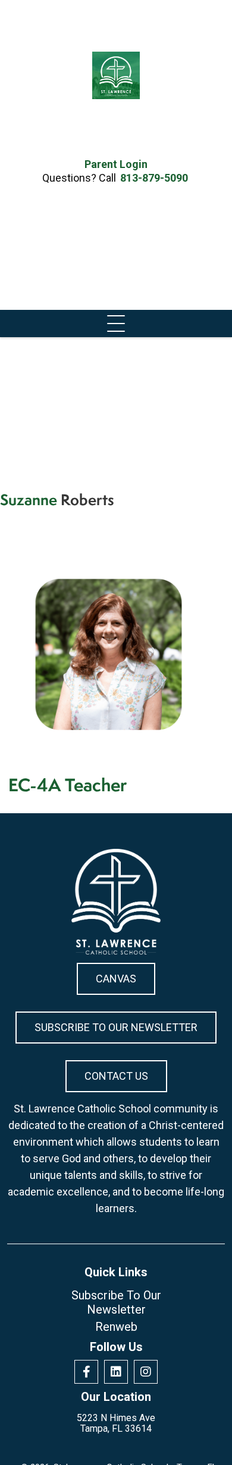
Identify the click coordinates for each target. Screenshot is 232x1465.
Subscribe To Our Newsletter (116, 1027)
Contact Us (116, 1076)
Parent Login (116, 164)
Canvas (116, 978)
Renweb (116, 1327)
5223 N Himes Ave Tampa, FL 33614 (116, 1423)
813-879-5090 (154, 178)
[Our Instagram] (146, 1372)
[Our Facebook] (86, 1372)
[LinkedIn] (116, 1372)
